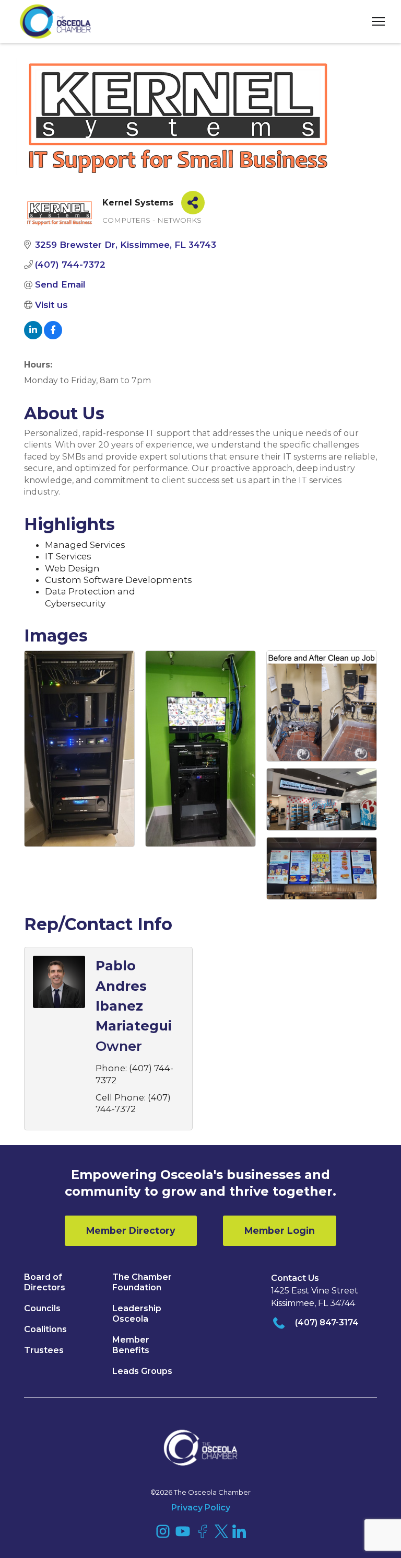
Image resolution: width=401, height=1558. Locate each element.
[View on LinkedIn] (33, 336)
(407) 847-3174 (327, 1322)
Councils (42, 1308)
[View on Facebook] (53, 336)
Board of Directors (44, 1282)
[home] (55, 21)
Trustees (44, 1350)
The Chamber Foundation (142, 1282)
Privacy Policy (200, 1508)
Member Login (279, 1230)
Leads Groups (142, 1371)
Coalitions (45, 1329)
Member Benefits (130, 1345)
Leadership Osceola (136, 1313)
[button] (374, 21)
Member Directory (130, 1230)
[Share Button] (193, 202)
